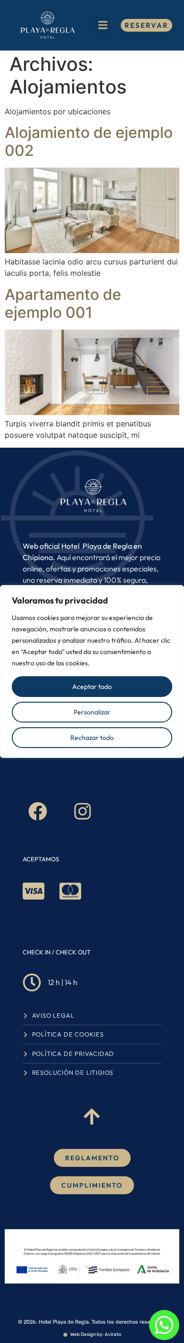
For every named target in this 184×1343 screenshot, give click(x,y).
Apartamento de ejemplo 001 (63, 303)
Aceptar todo (92, 686)
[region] (92, 671)
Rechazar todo (92, 737)
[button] (103, 25)
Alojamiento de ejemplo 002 (89, 141)
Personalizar (92, 712)
